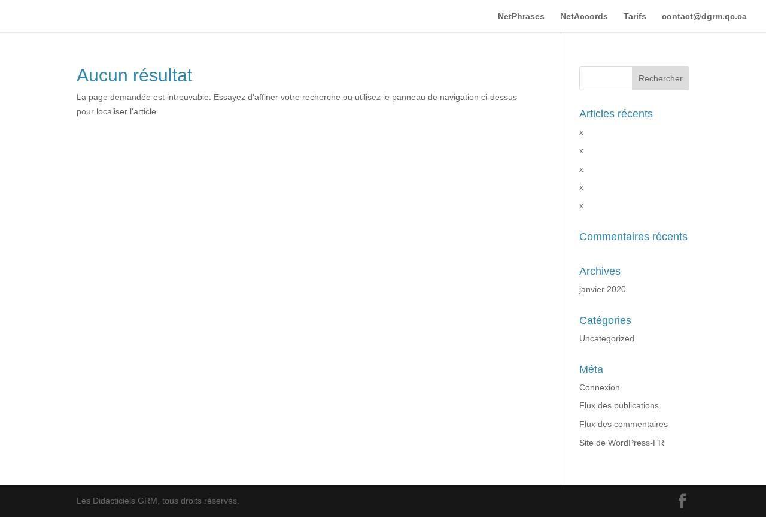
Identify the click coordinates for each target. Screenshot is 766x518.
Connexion (599, 387)
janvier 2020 (602, 289)
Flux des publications (619, 405)
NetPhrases (521, 16)
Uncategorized (606, 338)
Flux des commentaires (623, 424)
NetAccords (584, 16)
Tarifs (635, 16)
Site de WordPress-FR (621, 442)
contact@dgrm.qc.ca (704, 16)
